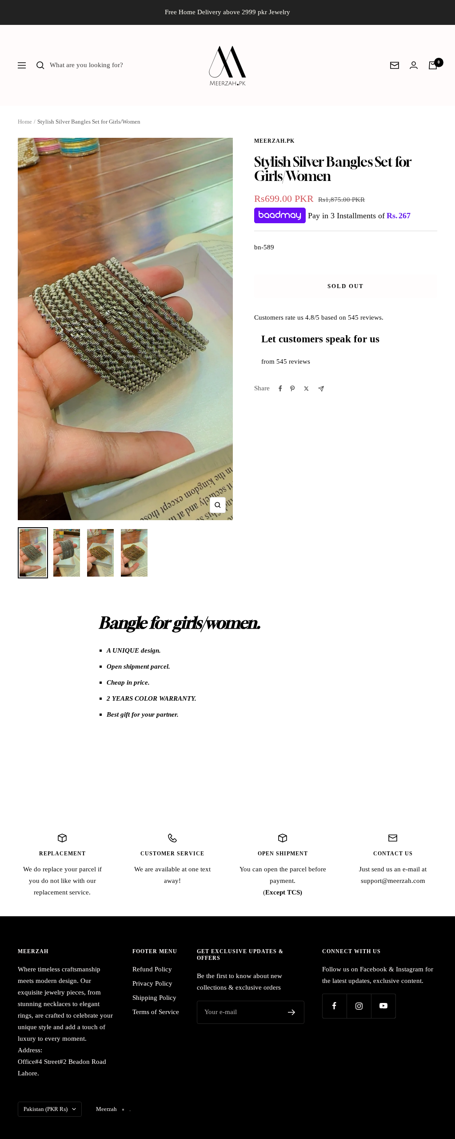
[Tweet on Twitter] (306, 388)
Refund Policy (152, 969)
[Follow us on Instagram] (359, 1006)
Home (25, 121)
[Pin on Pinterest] (292, 388)
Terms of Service (155, 1011)
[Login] (414, 65)
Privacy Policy (152, 983)
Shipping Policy (154, 997)
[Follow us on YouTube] (383, 1006)
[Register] (291, 1012)
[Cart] (432, 65)
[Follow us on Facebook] (334, 1006)
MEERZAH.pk (274, 141)
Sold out (345, 286)
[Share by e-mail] (321, 389)
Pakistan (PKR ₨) (46, 1109)
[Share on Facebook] (280, 388)
